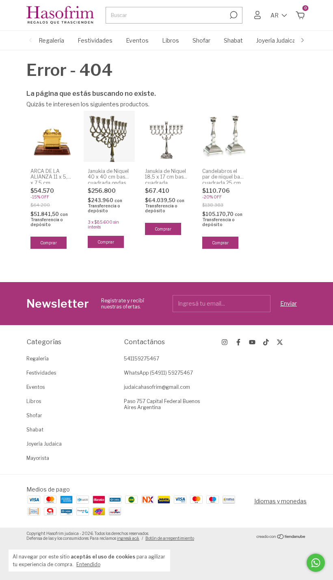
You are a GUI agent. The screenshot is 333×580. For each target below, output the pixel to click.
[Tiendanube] (281, 536)
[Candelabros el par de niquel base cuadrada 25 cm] (223, 136)
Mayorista (37, 458)
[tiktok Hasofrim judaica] (266, 342)
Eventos (137, 40)
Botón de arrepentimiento (169, 538)
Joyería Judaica (276, 40)
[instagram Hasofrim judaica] (224, 342)
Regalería (51, 40)
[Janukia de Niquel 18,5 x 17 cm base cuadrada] (166, 136)
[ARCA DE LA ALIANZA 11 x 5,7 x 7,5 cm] (52, 136)
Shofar (201, 40)
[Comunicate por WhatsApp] (316, 563)
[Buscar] (232, 15)
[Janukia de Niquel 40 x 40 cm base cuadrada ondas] (109, 136)
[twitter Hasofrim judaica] (280, 342)
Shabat (233, 40)
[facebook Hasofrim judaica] (238, 342)
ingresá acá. (128, 538)
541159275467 (141, 359)
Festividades (95, 40)
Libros (170, 40)
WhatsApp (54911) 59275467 (158, 373)
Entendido (88, 564)
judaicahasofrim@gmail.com (157, 387)
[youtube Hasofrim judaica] (252, 342)
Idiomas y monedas (280, 501)
